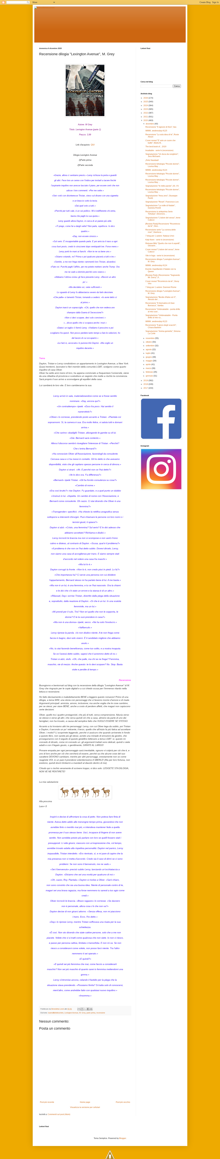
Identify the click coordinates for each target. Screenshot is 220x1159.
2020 (145, 120)
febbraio (149, 372)
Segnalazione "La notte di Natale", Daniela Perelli (160, 206)
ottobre (149, 342)
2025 (145, 102)
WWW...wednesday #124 (156, 170)
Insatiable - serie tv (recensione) (159, 150)
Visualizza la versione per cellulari (85, 1107)
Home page (85, 1102)
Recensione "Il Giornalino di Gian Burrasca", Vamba (160, 304)
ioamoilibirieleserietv (55, 1013)
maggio (149, 361)
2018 (145, 384)
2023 (145, 109)
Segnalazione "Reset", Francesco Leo (162, 202)
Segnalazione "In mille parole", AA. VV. (162, 186)
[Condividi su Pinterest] (91, 1009)
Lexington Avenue (71, 1013)
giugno (149, 357)
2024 (145, 105)
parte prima (90, 1013)
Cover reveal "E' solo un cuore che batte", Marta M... (160, 141)
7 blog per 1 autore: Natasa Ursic (159, 236)
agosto (149, 349)
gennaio (149, 376)
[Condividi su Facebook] (88, 1009)
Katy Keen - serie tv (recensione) (159, 240)
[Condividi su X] (85, 1009)
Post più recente (47, 1102)
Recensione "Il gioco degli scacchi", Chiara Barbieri (161, 326)
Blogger (122, 1138)
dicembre (150, 124)
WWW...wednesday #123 (156, 321)
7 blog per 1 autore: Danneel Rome (160, 287)
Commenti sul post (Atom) (59, 1114)
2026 (145, 98)
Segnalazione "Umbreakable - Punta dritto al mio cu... (161, 316)
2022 (145, 113)
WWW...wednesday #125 (156, 131)
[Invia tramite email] (79, 1009)
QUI (93, 145)
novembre (150, 338)
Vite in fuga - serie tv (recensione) (160, 255)
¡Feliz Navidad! (152, 160)
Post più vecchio (123, 1102)
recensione (100, 1013)
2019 (145, 380)
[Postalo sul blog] (82, 1009)
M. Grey (82, 1013)
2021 (145, 117)
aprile (148, 364)
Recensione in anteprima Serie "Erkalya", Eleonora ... (159, 212)
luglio (148, 353)
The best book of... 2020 (155, 146)
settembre (150, 346)
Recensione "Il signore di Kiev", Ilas (160, 127)
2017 (145, 388)
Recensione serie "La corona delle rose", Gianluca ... (160, 231)
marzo (149, 368)
